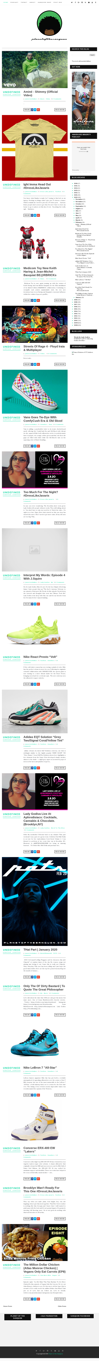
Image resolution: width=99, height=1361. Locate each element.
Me (52, 582)
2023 (76, 190)
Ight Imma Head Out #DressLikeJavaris (82, 229)
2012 (76, 316)
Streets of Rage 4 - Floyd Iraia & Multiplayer (85, 240)
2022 (76, 193)
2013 (76, 313)
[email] (88, 2)
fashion (58, 191)
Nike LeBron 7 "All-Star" (40, 1067)
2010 (76, 320)
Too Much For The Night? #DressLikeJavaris (84, 249)
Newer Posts (7, 1306)
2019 (76, 300)
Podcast (14, 2)
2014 (76, 311)
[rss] (85, 2)
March (78, 220)
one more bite (45, 1275)
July (77, 211)
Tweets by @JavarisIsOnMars (81, 61)
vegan (54, 1275)
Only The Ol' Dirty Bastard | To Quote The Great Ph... (84, 276)
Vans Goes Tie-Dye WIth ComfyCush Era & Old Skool (85, 245)
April (78, 218)
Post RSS (58, 2)
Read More (60, 109)
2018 (76, 302)
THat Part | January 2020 (40, 949)
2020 (76, 197)
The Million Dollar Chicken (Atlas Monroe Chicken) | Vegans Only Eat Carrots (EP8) (44, 1268)
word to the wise (58, 828)
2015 (76, 309)
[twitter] (71, 2)
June (77, 213)
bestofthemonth (46, 953)
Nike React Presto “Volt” (40, 656)
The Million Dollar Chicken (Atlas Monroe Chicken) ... (84, 294)
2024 (76, 188)
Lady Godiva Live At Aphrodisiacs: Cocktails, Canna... (83, 267)
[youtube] (92, 2)
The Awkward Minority (7, 50)
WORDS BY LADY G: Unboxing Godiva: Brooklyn (83, 339)
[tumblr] (95, 2)
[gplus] (78, 2)
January (79, 297)
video (48, 99)
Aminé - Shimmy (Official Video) (83, 225)
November (79, 201)
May (77, 215)
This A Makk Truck (16, 50)
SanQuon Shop (44, 2)
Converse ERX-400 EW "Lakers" (82, 283)
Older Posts (62, 1306)
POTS (55, 953)
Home (6, 2)
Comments (57, 99)
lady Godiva (45, 582)
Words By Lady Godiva (82, 337)
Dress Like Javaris (47, 191)
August (78, 208)
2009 (76, 323)
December (79, 199)
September (80, 206)
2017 (76, 304)
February (79, 222)
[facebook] (75, 2)
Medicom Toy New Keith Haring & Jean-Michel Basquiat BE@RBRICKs (40, 272)
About (33, 2)
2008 (76, 325)
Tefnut (24, 2)
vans (50, 424)
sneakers (43, 424)
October (79, 204)
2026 (76, 183)
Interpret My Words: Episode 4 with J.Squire (84, 254)
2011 (75, 318)
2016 (76, 306)
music (42, 99)
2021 (76, 195)
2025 (76, 186)
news (42, 278)
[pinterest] (62, 1350)
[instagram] (82, 2)
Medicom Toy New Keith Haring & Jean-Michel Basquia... (83, 235)
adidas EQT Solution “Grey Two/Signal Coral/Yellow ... (85, 262)
